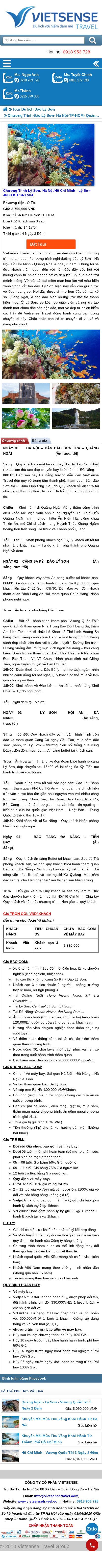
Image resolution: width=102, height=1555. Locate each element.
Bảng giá (39, 440)
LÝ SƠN (48, 713)
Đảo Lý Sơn (76, 979)
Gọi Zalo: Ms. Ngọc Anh (8, 77)
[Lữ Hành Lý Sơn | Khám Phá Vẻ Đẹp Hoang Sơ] (5, 109)
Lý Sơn (38, 588)
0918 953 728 (76, 51)
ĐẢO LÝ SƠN (58, 561)
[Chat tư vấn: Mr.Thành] (16, 96)
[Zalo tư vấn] (92, 1529)
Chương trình (13, 441)
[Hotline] (92, 1545)
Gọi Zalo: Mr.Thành (8, 93)
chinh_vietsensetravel (66, 80)
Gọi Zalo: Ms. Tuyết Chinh (57, 77)
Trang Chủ (51, 16)
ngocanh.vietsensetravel (16, 80)
